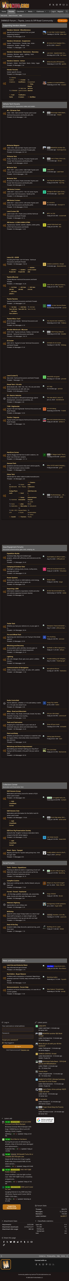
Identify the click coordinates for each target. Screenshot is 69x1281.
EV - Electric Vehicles (14, 395)
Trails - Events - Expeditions (16, 867)
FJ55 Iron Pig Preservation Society (19, 831)
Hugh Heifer (58, 906)
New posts (4, 15)
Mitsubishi (33, 506)
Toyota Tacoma (12, 299)
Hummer (14, 499)
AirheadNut (63, 726)
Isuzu (13, 504)
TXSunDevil (63, 571)
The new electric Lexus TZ (55, 397)
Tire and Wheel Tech (14, 635)
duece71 (58, 45)
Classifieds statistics (45, 1221)
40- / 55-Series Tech (13, 110)
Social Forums (9, 863)
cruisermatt (62, 215)
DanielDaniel (60, 400)
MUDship (10, 911)
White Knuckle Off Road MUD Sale (57, 62)
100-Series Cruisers (13, 189)
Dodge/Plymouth (13, 492)
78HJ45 (59, 115)
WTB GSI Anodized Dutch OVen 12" (58, 569)
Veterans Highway (13, 903)
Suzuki (13, 517)
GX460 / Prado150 (44, 1058)
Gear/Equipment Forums (13, 547)
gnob (60, 467)
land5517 (64, 1216)
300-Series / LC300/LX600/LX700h (18, 222)
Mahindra (14, 506)
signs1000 (61, 194)
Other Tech (11, 474)
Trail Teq (61, 183)
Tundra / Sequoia (13, 417)
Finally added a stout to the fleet (57, 852)
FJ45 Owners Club (13, 811)
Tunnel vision (43, 1071)
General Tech (11, 463)
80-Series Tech (12, 167)
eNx (60, 226)
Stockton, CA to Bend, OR (58, 915)
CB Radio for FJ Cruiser (54, 343)
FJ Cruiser (10, 341)
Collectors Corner (10, 784)
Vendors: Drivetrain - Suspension (18, 41)
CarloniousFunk (64, 716)
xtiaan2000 (62, 839)
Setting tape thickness (53, 736)
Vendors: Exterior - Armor (16, 61)
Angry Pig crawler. (52, 702)
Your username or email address (13, 1026)
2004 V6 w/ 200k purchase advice (57, 284)
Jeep (22, 504)
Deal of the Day (12, 925)
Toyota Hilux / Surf (13, 319)
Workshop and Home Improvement (19, 746)
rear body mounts (52, 837)
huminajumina (61, 150)
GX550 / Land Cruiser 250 (32, 270)
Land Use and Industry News (17, 965)
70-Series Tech (12, 156)
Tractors (23, 517)
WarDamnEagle (63, 752)
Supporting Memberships (12, 1207)
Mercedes (24, 506)
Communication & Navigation (17, 668)
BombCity (62, 873)
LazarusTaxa (64, 917)
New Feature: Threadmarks (55, 989)
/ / (14, 1134)
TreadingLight (61, 661)
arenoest (61, 639)
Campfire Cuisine (13, 881)
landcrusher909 (64, 819)
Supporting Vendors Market (14, 25)
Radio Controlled (13, 700)
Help (20, 15)
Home (4, 11)
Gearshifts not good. (53, 376)
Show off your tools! (53, 724)
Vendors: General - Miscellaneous (19, 30)
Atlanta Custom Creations (12, 80)
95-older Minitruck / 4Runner (17, 330)
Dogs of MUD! (51, 894)
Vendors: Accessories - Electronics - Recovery (22, 52)
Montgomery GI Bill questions (56, 904)
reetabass (65, 593)
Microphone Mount (53, 668)
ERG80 (62, 929)
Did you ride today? (53, 713)
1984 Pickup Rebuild (55, 332)
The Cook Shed (51, 750)
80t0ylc (62, 650)
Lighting (10, 657)
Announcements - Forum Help (17, 987)
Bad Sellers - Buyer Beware (16, 974)
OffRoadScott (61, 559)
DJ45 (60, 739)
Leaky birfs (50, 169)
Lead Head (60, 172)
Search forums (13, 15)
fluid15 (61, 287)
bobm (57, 705)
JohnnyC (58, 854)
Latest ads (8, 1118)
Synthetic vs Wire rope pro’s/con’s (57, 648)
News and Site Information (14, 960)
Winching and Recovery (15, 646)
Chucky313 (61, 205)
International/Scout (32, 498)
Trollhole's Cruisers (21, 96)
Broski (60, 161)
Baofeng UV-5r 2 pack (54, 927)
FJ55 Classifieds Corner (12, 843)
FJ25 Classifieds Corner (12, 803)
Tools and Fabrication (14, 722)
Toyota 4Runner (12, 277)
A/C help (49, 386)
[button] (25, 11)
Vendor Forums (12, 70)
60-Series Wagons (13, 145)
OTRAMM (14, 90)
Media (30, 11)
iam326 (60, 389)
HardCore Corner (13, 452)
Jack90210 (65, 64)
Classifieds (20, 11)
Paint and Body (12, 733)
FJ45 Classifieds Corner (12, 823)
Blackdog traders (52, 977)
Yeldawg (63, 345)
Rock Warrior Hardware (19, 1139)
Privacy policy (51, 1256)
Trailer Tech (11, 624)
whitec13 (62, 422)
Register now (25, 1050)
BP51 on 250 (51, 213)
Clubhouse (40, 11)
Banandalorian (61, 266)
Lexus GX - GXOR (13, 257)
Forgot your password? (10, 1040)
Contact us (42, 1256)
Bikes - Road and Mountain (16, 711)
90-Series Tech (12, 178)
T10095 (63, 411)
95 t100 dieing (51, 408)
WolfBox (32, 97)
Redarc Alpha (51, 580)
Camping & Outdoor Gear (16, 567)
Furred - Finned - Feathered (16, 892)
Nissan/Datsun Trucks (22, 511)
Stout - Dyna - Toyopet (15, 850)
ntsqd (61, 582)
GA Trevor (63, 55)
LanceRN (65, 307)
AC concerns (51, 202)
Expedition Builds (13, 553)
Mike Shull (63, 34)
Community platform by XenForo (34, 1274)
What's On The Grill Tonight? (56, 883)
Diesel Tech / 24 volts (14, 384)
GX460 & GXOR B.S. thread (55, 264)
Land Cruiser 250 (13, 211)
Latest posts (42, 1022)
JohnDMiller (65, 379)
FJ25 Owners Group (14, 791)
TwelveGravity (64, 671)
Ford (22, 493)
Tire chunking (51, 637)
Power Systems (12, 578)
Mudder (63, 334)
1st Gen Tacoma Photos (56, 305)
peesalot (62, 456)
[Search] (67, 11)
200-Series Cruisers (13, 200)
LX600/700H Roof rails (54, 224)
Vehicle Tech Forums (11, 104)
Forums (11, 11)
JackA (61, 497)
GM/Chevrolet (32, 492)
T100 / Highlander (13, 406)
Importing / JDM (13, 589)
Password (5, 1033)
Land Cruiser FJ (12, 376)
